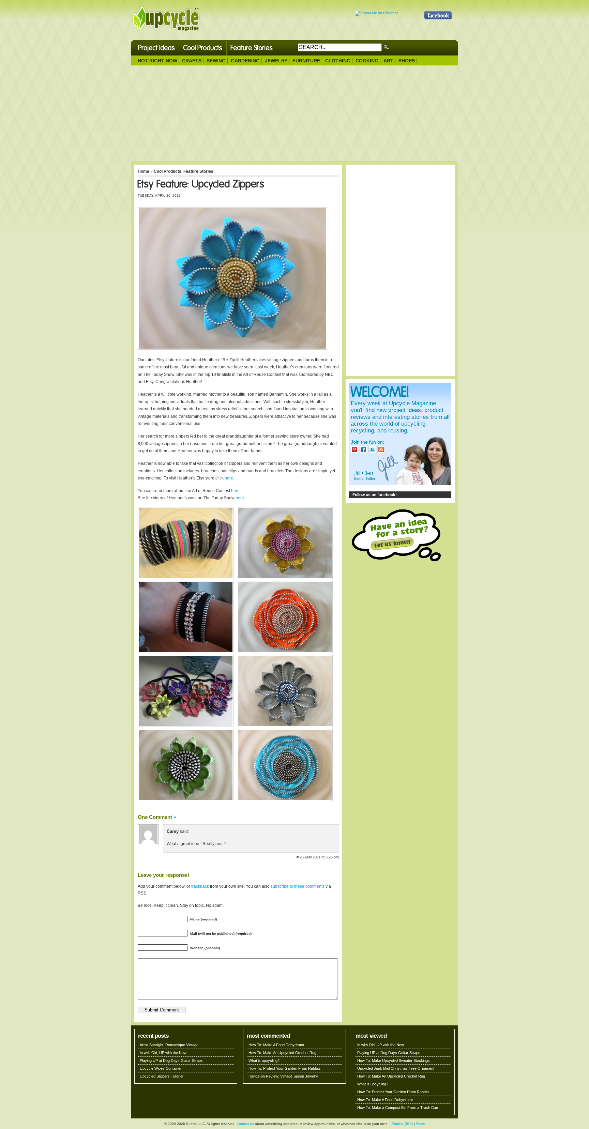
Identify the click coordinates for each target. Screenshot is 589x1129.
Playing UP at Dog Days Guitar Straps (171, 1060)
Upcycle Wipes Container (161, 1068)
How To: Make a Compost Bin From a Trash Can (397, 1107)
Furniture (306, 60)
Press (420, 1124)
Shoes (406, 60)
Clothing (337, 60)
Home (143, 171)
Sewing (216, 60)
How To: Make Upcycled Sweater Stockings (393, 1060)
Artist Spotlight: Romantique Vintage (169, 1045)
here (229, 478)
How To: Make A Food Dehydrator (276, 1045)
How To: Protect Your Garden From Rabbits (284, 1068)
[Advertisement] (294, 113)
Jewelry (276, 60)
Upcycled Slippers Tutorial (161, 1076)
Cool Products (202, 48)
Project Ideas (156, 48)
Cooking (367, 60)
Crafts (191, 60)
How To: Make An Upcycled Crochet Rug (282, 1053)
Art (388, 60)
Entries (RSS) (402, 1124)
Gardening (245, 60)
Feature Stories (252, 48)
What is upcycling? (264, 1060)
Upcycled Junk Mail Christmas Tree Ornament (395, 1068)
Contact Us (245, 1124)
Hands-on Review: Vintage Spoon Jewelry (283, 1076)
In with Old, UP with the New (163, 1053)
